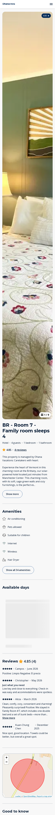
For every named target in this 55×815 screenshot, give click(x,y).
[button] (6, 757)
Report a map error (44, 796)
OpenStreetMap (29, 796)
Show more (8, 718)
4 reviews (20, 450)
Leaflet (18, 796)
